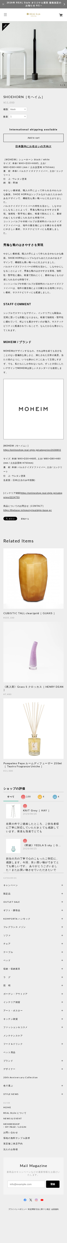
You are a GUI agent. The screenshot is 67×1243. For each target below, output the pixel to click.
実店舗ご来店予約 (13, 1143)
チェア (8, 943)
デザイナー (9, 1069)
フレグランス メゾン (14, 927)
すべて (11, 796)
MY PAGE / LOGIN (15, 1127)
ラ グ (7, 977)
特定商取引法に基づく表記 (39, 1209)
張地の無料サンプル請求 (16, 1138)
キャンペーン (10, 885)
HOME (7, 1107)
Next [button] (63, 54)
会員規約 (55, 1209)
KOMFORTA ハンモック (16, 918)
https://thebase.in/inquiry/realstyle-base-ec (27, 510)
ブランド (8, 1060)
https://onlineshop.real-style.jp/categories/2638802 (32, 450)
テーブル (8, 952)
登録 (52, 1184)
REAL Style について (15, 1113)
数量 (5, 116)
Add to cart (33, 138)
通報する (25, 519)
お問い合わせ (10, 1132)
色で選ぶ (8, 1085)
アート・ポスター (21, 1010)
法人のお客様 (10, 1149)
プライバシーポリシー (17, 1209)
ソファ (13, 935)
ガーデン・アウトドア (15, 993)
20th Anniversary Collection (20, 1077)
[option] (33, 54)
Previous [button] (3, 54)
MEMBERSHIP (11, 1124)
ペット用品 (9, 1052)
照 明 (7, 985)
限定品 (7, 893)
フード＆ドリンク (13, 1044)
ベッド (7, 960)
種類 (5, 109)
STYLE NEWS (11, 1094)
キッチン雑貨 (20, 1019)
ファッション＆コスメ (15, 1027)
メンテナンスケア (13, 1035)
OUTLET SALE (11, 902)
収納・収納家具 (21, 968)
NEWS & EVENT (12, 1118)
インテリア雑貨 (20, 1002)
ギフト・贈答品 (11, 910)
